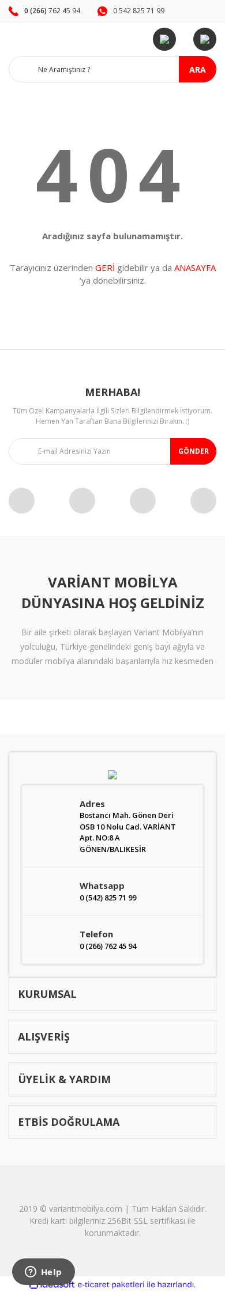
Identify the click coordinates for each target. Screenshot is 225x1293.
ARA (197, 69)
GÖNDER (193, 451)
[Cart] (204, 39)
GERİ (105, 267)
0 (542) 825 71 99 (108, 897)
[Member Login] (164, 39)
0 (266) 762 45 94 (108, 946)
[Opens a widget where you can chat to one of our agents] (43, 1272)
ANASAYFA (195, 267)
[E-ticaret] (111, 1285)
